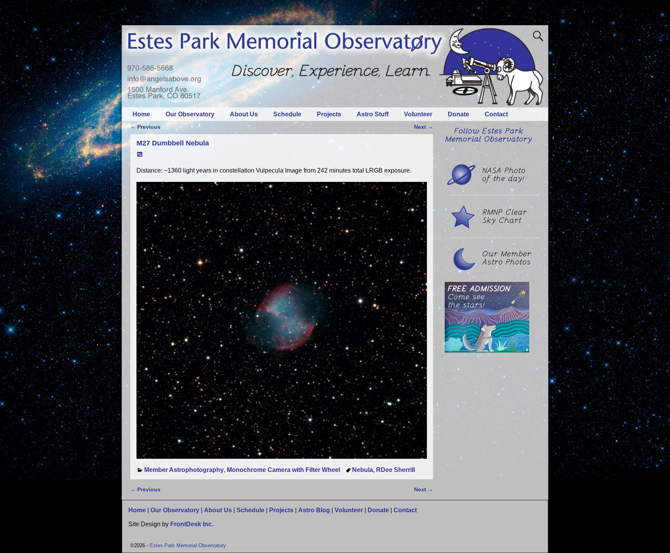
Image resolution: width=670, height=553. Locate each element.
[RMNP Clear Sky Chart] (488, 226)
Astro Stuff (373, 114)
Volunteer (418, 114)
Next (423, 127)
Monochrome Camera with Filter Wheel (283, 470)
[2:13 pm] (140, 154)
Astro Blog (314, 510)
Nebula (362, 470)
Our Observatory (190, 114)
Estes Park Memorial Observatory (188, 545)
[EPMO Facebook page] (488, 141)
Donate (458, 114)
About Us (244, 114)
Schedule (287, 114)
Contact (496, 114)
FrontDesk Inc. (191, 524)
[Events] (487, 350)
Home (141, 114)
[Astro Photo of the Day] (488, 184)
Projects (329, 114)
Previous (145, 127)
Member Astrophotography (184, 470)
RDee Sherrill (395, 470)
